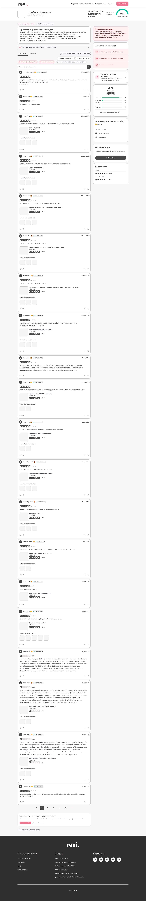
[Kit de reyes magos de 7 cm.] (24, 556)
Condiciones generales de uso (65, 862)
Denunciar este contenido (30, 829)
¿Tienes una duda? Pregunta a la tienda (76, 53)
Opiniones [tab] (22, 53)
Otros (33, 24)
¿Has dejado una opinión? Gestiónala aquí (69, 877)
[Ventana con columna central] (40, 637)
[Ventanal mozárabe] (28, 637)
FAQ (19, 866)
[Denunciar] (88, 90)
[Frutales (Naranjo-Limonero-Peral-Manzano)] (22, 142)
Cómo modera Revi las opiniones (66, 873)
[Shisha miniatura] (22, 488)
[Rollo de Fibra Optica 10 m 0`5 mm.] (24, 710)
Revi (19, 24)
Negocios (74, 4)
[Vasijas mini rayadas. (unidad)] (24, 596)
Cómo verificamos (86, 4)
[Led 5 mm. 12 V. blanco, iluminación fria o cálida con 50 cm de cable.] (34, 262)
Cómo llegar (111, 158)
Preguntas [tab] (32, 53)
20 (66, 808)
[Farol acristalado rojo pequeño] (22, 262)
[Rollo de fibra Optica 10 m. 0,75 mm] (22, 721)
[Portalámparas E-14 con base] (22, 408)
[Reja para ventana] (28, 488)
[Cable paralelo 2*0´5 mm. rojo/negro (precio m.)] (24, 250)
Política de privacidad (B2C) (65, 866)
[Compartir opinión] (85, 90)
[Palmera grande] (24, 131)
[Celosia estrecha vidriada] (34, 637)
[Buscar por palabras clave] (89, 67)
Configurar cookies (61, 869)
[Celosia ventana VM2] (24, 626)
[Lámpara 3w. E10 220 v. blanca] (24, 397)
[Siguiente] (72, 808)
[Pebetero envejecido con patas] (24, 477)
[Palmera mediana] (34, 142)
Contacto (39, 15)
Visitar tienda (102, 137)
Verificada (42, 72)
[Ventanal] (22, 637)
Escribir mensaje (103, 133)
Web (31, 15)
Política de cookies (61, 858)
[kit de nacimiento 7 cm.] (28, 568)
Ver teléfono (102, 129)
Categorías (25, 24)
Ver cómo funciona (38, 823)
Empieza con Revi (25, 823)
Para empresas (122, 3)
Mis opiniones (100, 4)
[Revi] (23, 4)
